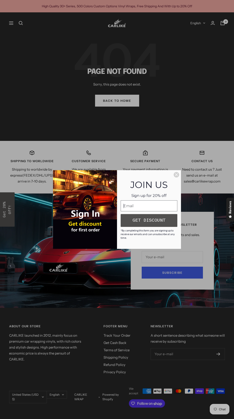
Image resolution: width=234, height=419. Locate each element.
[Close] (176, 174)
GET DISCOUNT (149, 220)
